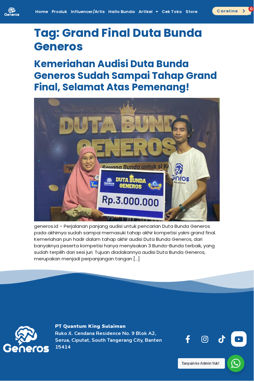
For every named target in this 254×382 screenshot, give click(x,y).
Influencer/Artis (88, 12)
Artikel (146, 12)
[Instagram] (205, 339)
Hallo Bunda (121, 12)
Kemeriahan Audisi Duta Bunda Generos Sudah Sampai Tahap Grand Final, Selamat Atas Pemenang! (125, 75)
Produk (59, 12)
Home (41, 12)
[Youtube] (239, 339)
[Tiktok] (222, 339)
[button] (232, 11)
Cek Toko (172, 12)
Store (191, 12)
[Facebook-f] (188, 339)
